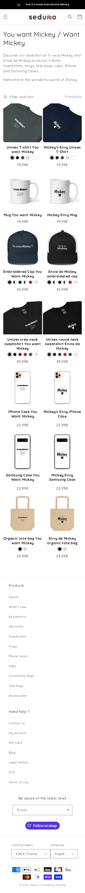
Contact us (17, 723)
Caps (12, 666)
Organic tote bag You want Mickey (22, 540)
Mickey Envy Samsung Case (62, 477)
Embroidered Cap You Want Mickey (22, 273)
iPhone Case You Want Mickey (22, 413)
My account (17, 733)
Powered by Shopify (53, 884)
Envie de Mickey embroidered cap (62, 273)
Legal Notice (18, 762)
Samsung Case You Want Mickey (23, 477)
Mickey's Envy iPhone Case (62, 413)
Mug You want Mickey (23, 215)
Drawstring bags (21, 676)
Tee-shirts (16, 626)
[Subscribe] (67, 810)
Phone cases (18, 656)
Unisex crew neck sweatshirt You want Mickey (22, 344)
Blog (12, 752)
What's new (18, 607)
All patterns (17, 617)
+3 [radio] (35, 282)
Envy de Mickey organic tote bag (62, 540)
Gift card (15, 743)
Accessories (18, 696)
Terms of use (18, 782)
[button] (5, 17)
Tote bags (16, 686)
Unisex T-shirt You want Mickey (23, 149)
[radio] (12, 158)
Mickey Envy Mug (62, 215)
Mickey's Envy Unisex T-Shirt (62, 149)
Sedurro (35, 884)
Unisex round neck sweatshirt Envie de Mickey (62, 344)
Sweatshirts (18, 636)
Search (14, 597)
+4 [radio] (35, 354)
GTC (12, 772)
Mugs (13, 646)
